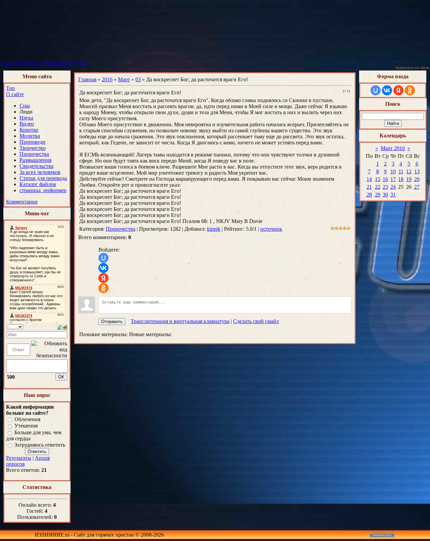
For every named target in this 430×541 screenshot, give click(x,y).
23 (385, 187)
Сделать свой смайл (256, 321)
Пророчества (120, 229)
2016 (107, 79)
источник (271, 229)
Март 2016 (393, 148)
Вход (82, 62)
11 (400, 171)
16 (385, 179)
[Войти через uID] (103, 258)
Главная (10, 62)
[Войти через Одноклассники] (103, 288)
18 (400, 179)
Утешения (26, 426)
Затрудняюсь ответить (39, 445)
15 (377, 179)
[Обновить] (59, 326)
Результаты (18, 458)
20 (417, 179)
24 (393, 187)
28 (369, 194)
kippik (213, 229)
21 (369, 187)
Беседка (32, 62)
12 (409, 171)
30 (385, 194)
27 (417, 187)
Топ (10, 88)
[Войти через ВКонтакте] (103, 268)
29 (377, 194)
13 (417, 171)
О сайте (15, 94)
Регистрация (58, 62)
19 (409, 179)
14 (369, 179)
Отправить (112, 321)
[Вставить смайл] (65, 326)
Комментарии (22, 202)
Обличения (27, 419)
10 (393, 171)
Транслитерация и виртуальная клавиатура (180, 321)
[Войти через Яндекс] (103, 278)
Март (124, 79)
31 (393, 194)
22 (377, 187)
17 (393, 179)
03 (138, 79)
